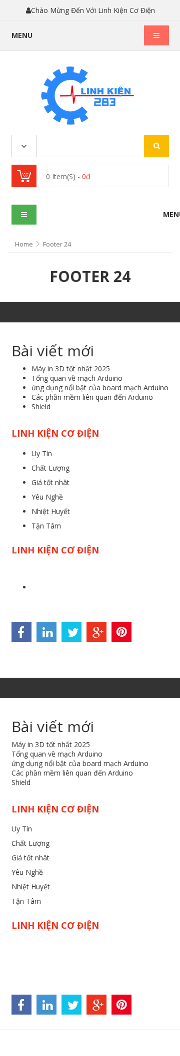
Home (24, 244)
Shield (41, 406)
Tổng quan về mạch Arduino (77, 378)
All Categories (24, 146)
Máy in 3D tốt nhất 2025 (71, 368)
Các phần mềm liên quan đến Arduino (92, 397)
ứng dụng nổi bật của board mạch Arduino (100, 387)
